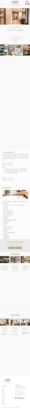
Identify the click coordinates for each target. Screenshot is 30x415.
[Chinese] (27, 4)
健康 (3, 394)
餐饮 (3, 391)
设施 (3, 398)
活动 (3, 393)
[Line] (23, 398)
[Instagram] (18, 398)
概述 (3, 402)
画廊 (3, 390)
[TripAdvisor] (16, 398)
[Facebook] (21, 398)
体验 (3, 387)
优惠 (3, 400)
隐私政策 (4, 404)
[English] (25, 4)
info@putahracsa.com (19, 391)
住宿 (3, 389)
